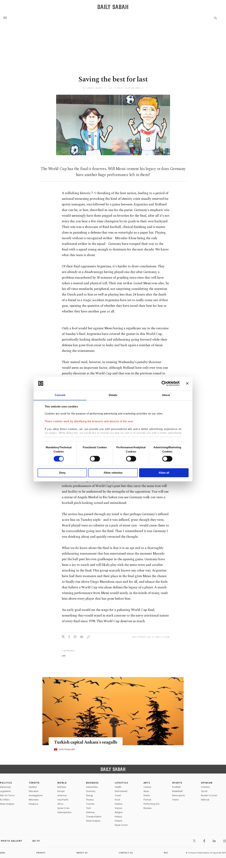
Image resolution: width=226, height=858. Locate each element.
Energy (89, 795)
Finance (90, 799)
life (64, 655)
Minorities (34, 799)
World (62, 782)
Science (118, 808)
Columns (205, 786)
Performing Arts (151, 803)
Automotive (92, 786)
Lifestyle (121, 782)
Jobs (2, 852)
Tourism (90, 803)
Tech (88, 808)
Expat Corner (121, 825)
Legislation (5, 791)
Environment (121, 791)
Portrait (147, 799)
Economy (90, 791)
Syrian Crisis (63, 808)
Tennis (175, 799)
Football (176, 786)
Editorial (205, 799)
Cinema (147, 786)
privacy (40, 852)
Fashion (119, 803)
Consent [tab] (60, 395)
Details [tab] (113, 395)
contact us (126, 852)
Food (117, 799)
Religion (119, 812)
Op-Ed (204, 791)
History (118, 816)
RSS (166, 852)
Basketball (177, 791)
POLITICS (6, 782)
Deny (62, 472)
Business (92, 782)
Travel (118, 795)
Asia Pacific (63, 799)
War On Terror (7, 795)
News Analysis (7, 803)
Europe (61, 791)
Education (34, 791)
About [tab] (166, 395)
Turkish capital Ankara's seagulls (85, 742)
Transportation (93, 816)
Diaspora (33, 803)
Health (118, 786)
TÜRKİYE (34, 782)
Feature (118, 820)
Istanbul (33, 786)
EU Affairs (5, 799)
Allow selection (113, 472)
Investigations (36, 795)
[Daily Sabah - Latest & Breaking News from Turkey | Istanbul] (112, 7)
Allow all (164, 472)
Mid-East (61, 786)
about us (82, 852)
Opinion (207, 782)
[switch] (95, 458)
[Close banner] (187, 383)
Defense (90, 812)
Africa (60, 803)
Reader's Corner (209, 795)
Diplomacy (5, 786)
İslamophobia (64, 812)
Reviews (147, 808)
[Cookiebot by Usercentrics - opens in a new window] (164, 383)
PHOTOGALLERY (67, 749)
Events (147, 795)
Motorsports (178, 795)
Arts (147, 782)
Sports (177, 782)
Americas (62, 795)
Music (146, 791)
